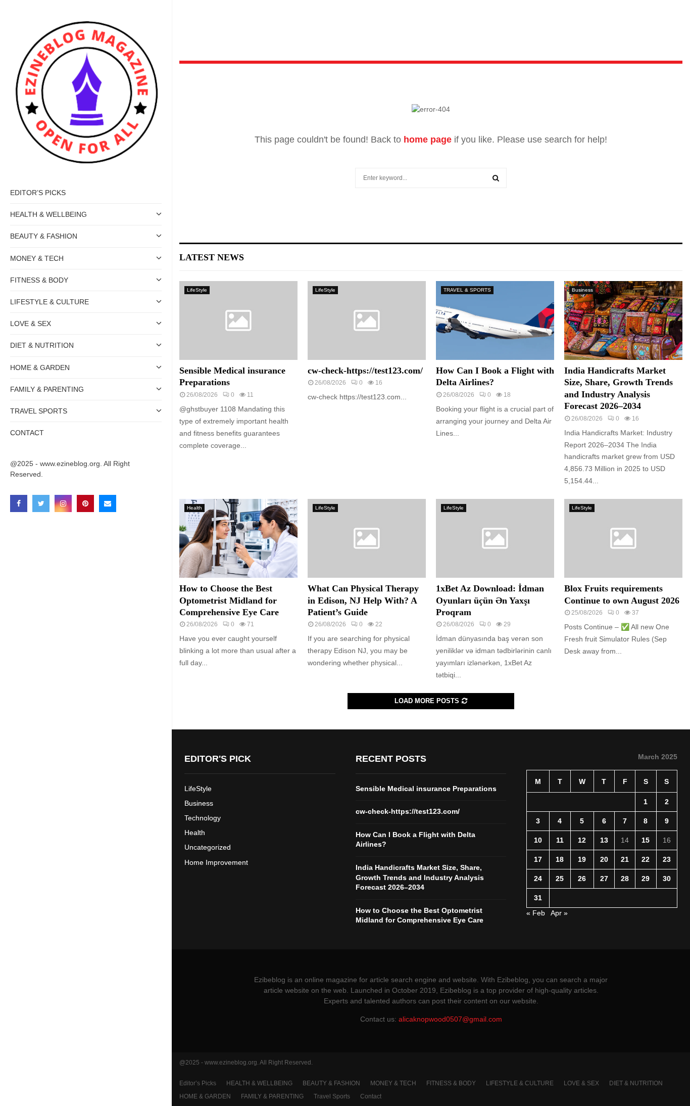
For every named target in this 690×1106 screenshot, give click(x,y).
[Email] (107, 503)
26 (582, 878)
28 (625, 878)
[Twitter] (41, 503)
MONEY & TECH (37, 258)
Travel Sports (38, 411)
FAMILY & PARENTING (47, 389)
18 (560, 859)
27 (604, 878)
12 (582, 840)
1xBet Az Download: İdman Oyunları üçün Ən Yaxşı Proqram (490, 600)
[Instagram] (63, 503)
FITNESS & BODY (39, 280)
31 (538, 898)
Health (194, 508)
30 (667, 878)
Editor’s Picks (38, 193)
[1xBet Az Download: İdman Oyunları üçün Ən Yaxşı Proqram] (495, 538)
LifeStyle (197, 290)
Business (582, 290)
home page (428, 139)
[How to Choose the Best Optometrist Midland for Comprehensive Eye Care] (238, 538)
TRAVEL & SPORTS (467, 290)
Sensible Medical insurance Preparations (426, 789)
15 (646, 840)
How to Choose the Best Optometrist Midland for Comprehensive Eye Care (229, 600)
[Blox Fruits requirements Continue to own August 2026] (623, 538)
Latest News (211, 257)
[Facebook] (18, 503)
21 (625, 859)
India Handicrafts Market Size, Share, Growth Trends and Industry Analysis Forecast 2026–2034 (420, 877)
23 (667, 859)
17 (538, 859)
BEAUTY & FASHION (43, 236)
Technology (202, 818)
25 (560, 878)
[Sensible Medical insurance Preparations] (238, 320)
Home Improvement (216, 862)
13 (604, 840)
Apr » (559, 913)
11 (560, 840)
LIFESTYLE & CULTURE (49, 302)
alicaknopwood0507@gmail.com (450, 1019)
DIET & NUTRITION (42, 345)
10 (538, 840)
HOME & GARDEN (40, 367)
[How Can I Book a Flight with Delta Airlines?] (495, 320)
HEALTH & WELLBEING (48, 214)
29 (646, 878)
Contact (27, 433)
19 (582, 859)
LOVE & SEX (30, 323)
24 (538, 878)
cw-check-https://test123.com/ (365, 370)
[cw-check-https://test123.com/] (367, 320)
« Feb (535, 913)
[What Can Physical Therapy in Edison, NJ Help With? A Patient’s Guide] (367, 538)
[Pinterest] (85, 503)
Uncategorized (207, 847)
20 (604, 859)
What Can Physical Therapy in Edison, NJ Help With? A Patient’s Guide (363, 600)
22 (646, 859)
